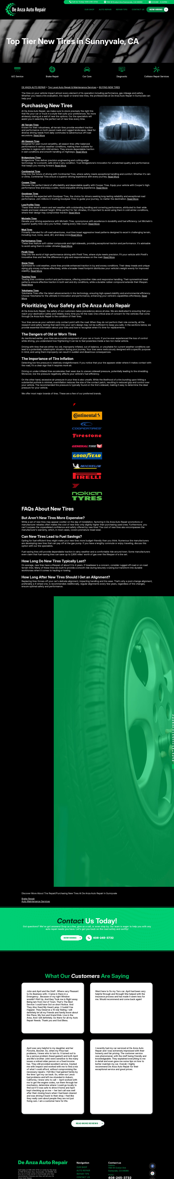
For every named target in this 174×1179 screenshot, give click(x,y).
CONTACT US (138, 9)
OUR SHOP (89, 9)
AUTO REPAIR (105, 9)
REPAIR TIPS (121, 9)
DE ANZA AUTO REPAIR (33, 87)
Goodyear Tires (30, 193)
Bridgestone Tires (31, 157)
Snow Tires (28, 263)
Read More (39, 135)
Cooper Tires (29, 182)
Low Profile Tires (31, 204)
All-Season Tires (30, 141)
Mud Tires (27, 229)
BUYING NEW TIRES (109, 87)
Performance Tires (32, 240)
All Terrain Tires (30, 124)
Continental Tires (31, 171)
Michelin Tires (29, 218)
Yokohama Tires (30, 290)
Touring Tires (29, 276)
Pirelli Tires (28, 252)
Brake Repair (28, 898)
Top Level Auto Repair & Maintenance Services (72, 87)
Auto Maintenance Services (36, 901)
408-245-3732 (34, 1170)
